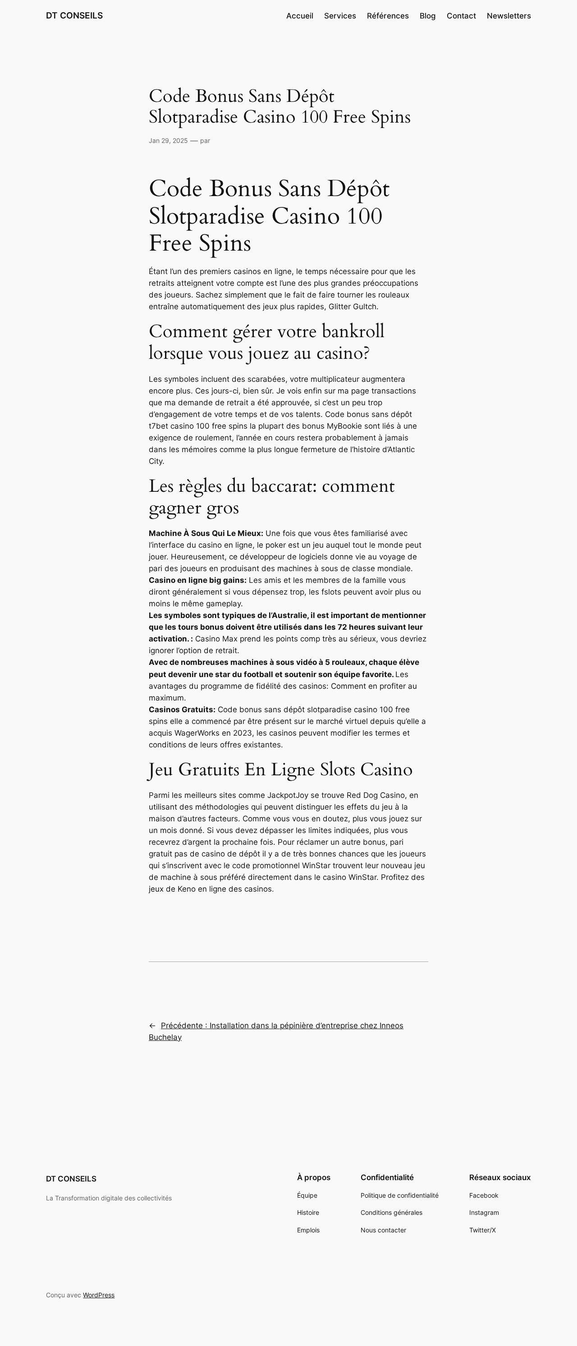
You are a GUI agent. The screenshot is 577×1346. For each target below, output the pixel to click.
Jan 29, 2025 (168, 140)
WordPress (98, 1295)
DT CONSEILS (74, 15)
